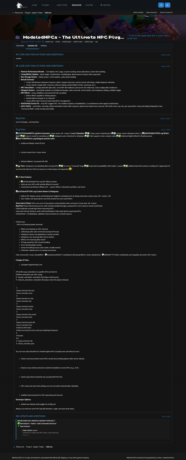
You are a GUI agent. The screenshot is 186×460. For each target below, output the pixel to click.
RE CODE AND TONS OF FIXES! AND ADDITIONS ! (40, 54)
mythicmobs (89, 42)
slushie (25, 41)
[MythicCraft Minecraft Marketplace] (22, 5)
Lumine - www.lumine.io (165, 457)
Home (34, 5)
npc (96, 42)
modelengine (66, 42)
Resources (76, 5)
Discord (106, 5)
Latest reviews (138, 12)
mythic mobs (77, 42)
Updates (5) (32, 45)
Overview (20, 45)
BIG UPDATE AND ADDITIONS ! (31, 416)
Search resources (166, 12)
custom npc (49, 42)
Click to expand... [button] (93, 437)
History (44, 45)
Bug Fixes (20, 129)
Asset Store (62, 5)
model (57, 42)
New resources (151, 12)
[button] (47, 5)
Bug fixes (20, 118)
